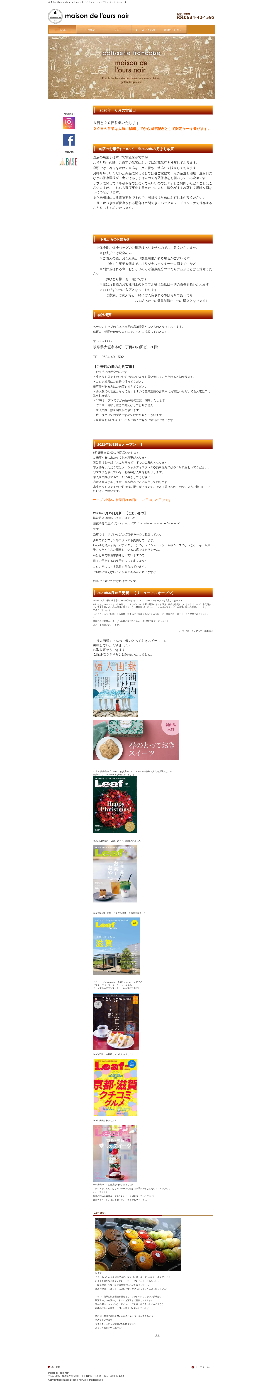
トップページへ (202, 1367)
